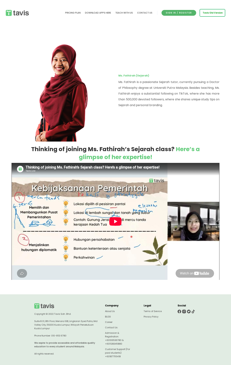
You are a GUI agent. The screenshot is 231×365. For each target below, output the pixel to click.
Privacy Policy (151, 316)
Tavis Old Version (213, 12)
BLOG (108, 316)
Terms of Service (153, 311)
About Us (110, 311)
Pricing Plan (73, 12)
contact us (144, 12)
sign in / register (179, 12)
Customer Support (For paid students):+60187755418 (117, 353)
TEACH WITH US (124, 12)
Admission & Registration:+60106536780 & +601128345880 (114, 338)
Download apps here (98, 12)
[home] (17, 13)
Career (108, 322)
